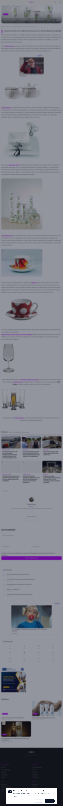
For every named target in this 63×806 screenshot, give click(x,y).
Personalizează (12, 801)
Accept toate (49, 801)
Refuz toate (39, 801)
